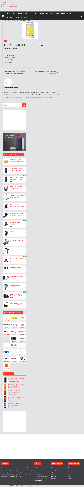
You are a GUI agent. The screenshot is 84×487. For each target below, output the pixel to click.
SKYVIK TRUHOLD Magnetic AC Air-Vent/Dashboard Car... (16, 223)
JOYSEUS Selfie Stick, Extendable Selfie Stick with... (16, 250)
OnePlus (28, 13)
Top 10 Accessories (22, 17)
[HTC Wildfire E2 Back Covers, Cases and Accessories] (5, 392)
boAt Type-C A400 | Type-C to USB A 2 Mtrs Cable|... (17, 268)
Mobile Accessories (9, 52)
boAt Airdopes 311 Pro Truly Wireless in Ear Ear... (17, 295)
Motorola (49, 13)
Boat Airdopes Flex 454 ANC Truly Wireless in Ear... (17, 241)
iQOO (63, 13)
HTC (5, 41)
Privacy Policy (37, 474)
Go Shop (36, 468)
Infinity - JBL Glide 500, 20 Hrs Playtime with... (17, 187)
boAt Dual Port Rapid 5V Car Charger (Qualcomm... (17, 214)
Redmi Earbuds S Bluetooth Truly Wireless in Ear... (17, 205)
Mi (13, 13)
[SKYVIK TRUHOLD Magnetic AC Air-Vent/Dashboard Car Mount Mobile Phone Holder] (6, 224)
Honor (69, 474)
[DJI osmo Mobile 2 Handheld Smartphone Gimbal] (6, 287)
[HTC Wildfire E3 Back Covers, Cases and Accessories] (5, 405)
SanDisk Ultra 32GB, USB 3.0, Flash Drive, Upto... (16, 178)
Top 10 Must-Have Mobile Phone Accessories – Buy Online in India (41, 478)
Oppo (42, 13)
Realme (35, 13)
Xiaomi (53, 468)
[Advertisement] (14, 120)
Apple (8, 13)
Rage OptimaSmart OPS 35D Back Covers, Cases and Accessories (15, 72)
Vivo (57, 13)
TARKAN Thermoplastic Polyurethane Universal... (16, 277)
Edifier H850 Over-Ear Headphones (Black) (16, 304)
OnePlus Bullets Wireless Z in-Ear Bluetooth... (17, 196)
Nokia (69, 472)
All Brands (10, 17)
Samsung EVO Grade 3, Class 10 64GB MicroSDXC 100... (17, 160)
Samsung (20, 13)
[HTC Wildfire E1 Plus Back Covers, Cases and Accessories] (5, 386)
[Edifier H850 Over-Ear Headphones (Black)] (6, 305)
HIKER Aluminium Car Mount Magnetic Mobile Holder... (16, 232)
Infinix (69, 13)
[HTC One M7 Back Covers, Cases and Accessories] (5, 380)
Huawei (70, 478)
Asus (69, 470)
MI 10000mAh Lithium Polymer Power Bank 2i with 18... (16, 169)
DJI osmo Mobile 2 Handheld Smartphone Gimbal (16, 286)
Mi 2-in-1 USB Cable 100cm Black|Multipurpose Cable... (17, 259)
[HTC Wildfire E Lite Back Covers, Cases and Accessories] (5, 399)
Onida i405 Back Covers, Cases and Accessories (45, 72)
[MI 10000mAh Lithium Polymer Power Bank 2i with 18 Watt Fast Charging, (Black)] (6, 170)
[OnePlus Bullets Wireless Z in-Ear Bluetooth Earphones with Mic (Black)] (6, 197)
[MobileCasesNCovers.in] (3, 16)
